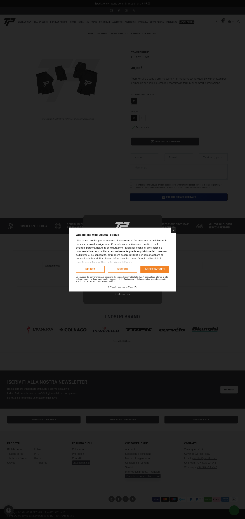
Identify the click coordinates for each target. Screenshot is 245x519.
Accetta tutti (155, 269)
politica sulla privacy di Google (115, 262)
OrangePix (132, 287)
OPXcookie (112, 287)
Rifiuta (90, 269)
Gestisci (122, 269)
